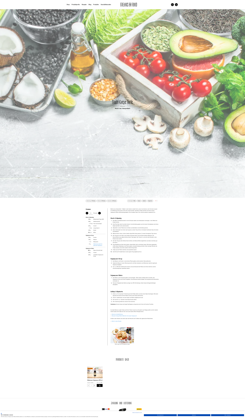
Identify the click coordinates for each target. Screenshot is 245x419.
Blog (90, 4)
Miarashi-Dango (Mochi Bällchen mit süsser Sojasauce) (124, 315)
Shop (68, 4)
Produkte (96, 4)
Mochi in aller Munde (116, 321)
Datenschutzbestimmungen (137, 412)
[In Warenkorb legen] (100, 385)
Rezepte (84, 4)
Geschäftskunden (106, 4)
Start (68, 11)
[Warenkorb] (176, 4)
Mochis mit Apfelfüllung (117, 314)
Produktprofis (76, 4)
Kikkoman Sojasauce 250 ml (94, 380)
